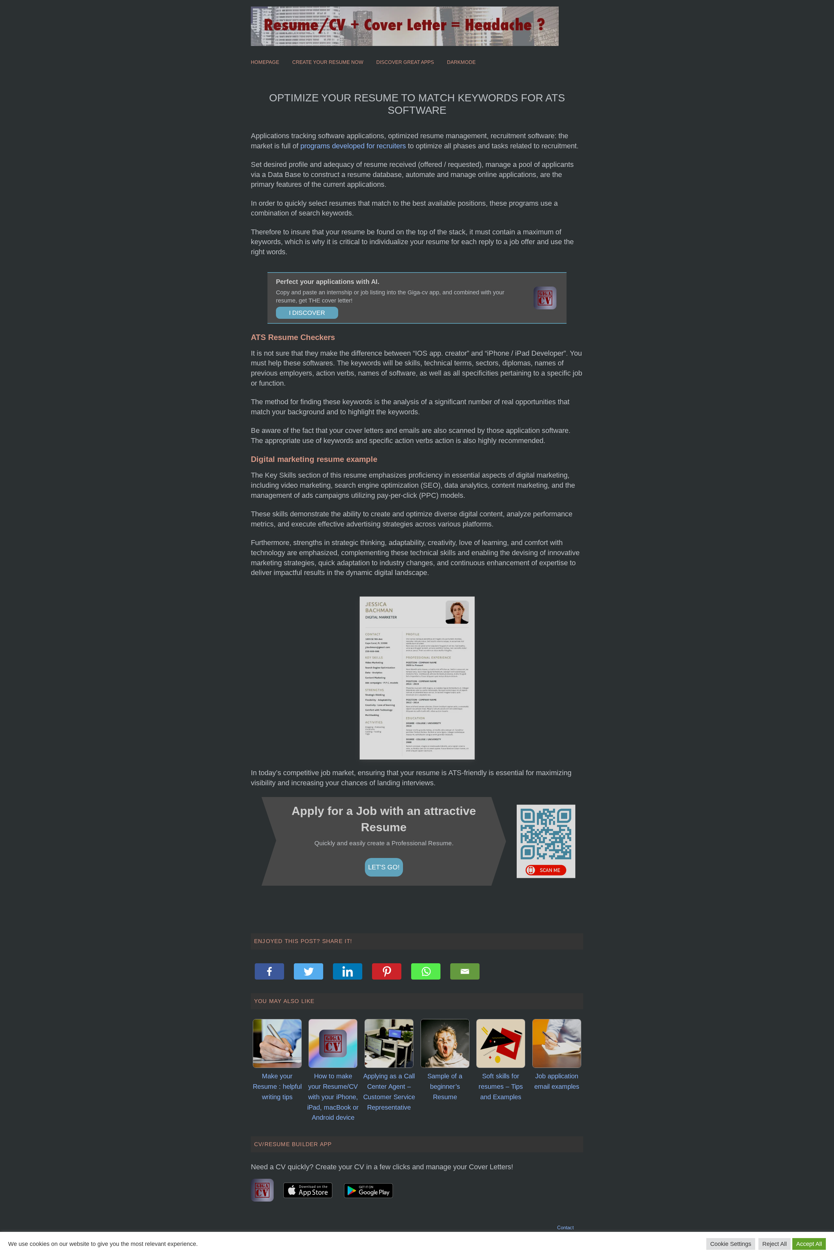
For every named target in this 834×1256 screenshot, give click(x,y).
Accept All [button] (809, 1244)
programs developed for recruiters (353, 146)
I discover (307, 312)
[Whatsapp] (425, 971)
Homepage (265, 62)
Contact (565, 1227)
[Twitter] (308, 971)
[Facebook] (269, 971)
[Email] (464, 971)
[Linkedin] (347, 971)
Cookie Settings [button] (730, 1244)
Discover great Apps (405, 62)
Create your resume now (327, 62)
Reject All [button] (774, 1244)
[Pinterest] (386, 971)
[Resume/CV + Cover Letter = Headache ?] (405, 26)
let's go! (384, 867)
